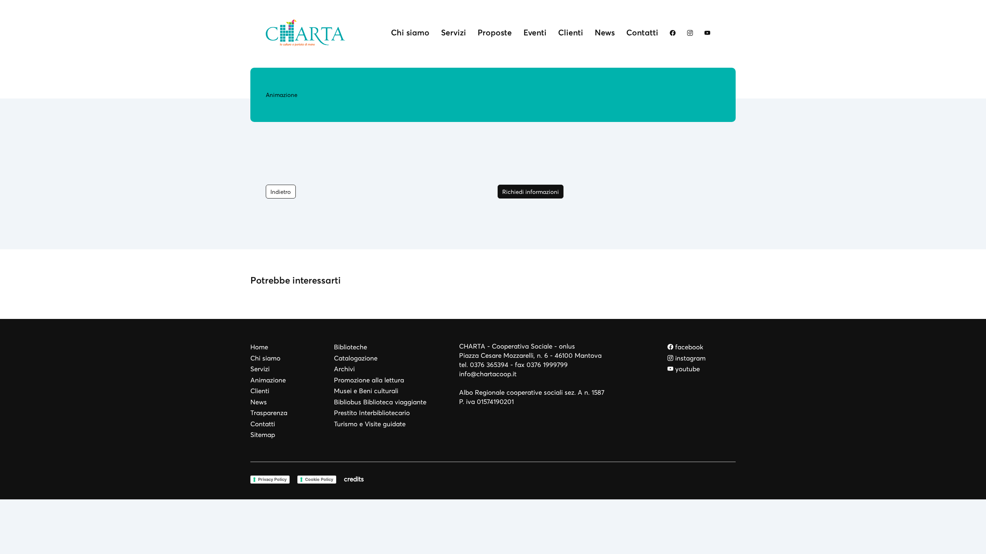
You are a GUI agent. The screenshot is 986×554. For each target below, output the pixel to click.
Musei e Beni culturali (366, 391)
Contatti (642, 32)
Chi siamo (410, 32)
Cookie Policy (319, 479)
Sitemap (262, 435)
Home (259, 347)
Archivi (344, 369)
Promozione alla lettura (369, 380)
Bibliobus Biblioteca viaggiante (380, 402)
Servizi (453, 32)
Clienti (570, 32)
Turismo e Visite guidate (370, 424)
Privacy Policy (272, 479)
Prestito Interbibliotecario (372, 413)
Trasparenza (268, 413)
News (605, 32)
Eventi (535, 32)
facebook (688, 347)
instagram (689, 358)
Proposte (495, 32)
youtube (686, 369)
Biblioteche (350, 347)
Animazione (268, 380)
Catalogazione (355, 358)
